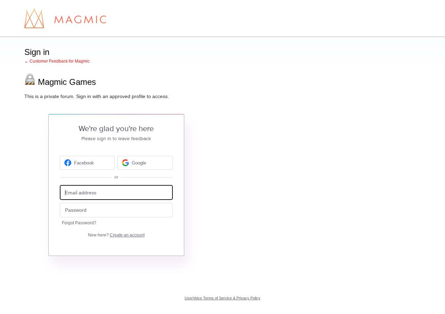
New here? (116, 235)
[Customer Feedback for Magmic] (65, 18)
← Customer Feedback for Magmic (57, 61)
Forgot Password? (79, 222)
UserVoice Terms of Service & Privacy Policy (222, 298)
